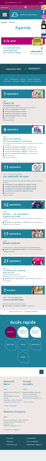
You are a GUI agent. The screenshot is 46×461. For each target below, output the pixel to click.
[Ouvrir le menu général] (4, 14)
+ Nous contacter (10, 406)
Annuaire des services (12, 402)
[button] (41, 372)
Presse (9, 441)
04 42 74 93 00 (17, 400)
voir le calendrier (33, 68)
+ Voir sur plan (28, 402)
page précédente (15, 311)
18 (12, 424)
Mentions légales (34, 444)
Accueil (4, 22)
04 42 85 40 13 (20, 422)
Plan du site (11, 444)
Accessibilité (32, 441)
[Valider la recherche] (26, 7)
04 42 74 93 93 (23, 420)
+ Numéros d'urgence (12, 430)
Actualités (31, 438)
